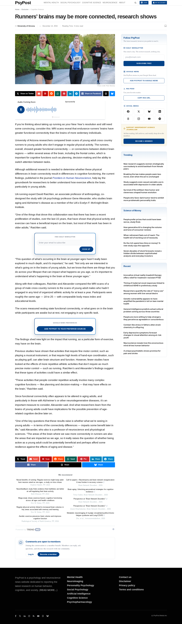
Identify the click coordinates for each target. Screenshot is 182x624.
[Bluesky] (149, 111)
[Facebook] (128, 111)
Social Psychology (70, 2)
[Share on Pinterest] (64, 93)
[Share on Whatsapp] (57, 93)
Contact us (125, 577)
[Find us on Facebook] (15, 616)
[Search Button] (135, 2)
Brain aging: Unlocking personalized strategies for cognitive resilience (90, 490)
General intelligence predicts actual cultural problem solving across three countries (143, 310)
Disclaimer (125, 581)
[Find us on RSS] (34, 616)
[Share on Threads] (106, 93)
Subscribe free (144, 63)
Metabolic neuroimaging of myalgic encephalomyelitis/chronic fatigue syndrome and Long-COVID (90, 514)
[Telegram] (159, 119)
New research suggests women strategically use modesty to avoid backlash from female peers (144, 166)
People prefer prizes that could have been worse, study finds (142, 220)
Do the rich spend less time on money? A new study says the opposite (142, 244)
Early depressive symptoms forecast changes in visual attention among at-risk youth (142, 335)
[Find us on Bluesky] (47, 616)
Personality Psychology (80, 585)
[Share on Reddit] (51, 93)
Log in (31, 554)
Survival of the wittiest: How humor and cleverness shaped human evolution (141, 191)
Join (145, 2)
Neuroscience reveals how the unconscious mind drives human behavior (143, 344)
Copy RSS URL (144, 98)
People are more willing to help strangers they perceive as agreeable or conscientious (144, 318)
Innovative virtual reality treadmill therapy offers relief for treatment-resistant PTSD (142, 276)
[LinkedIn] (159, 111)
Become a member (48, 554)
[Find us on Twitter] (20, 616)
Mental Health (51, 2)
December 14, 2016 (50, 26)
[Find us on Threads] (43, 616)
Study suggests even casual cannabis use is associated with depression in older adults (143, 183)
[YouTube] (149, 119)
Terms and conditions (131, 589)
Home (17, 9)
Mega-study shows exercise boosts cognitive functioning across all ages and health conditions (40, 499)
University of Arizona (26, 26)
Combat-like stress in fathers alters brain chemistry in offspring (142, 326)
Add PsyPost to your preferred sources (65, 329)
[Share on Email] (39, 93)
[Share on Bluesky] (112, 93)
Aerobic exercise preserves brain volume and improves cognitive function (40, 517)
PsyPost (23, 3)
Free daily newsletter (65, 237)
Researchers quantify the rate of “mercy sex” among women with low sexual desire (144, 292)
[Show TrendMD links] (113, 529)
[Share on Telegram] (76, 93)
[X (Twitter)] (138, 111)
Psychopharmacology (79, 602)
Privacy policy (127, 585)
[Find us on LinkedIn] (25, 616)
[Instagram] (138, 119)
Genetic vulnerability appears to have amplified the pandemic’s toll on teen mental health (143, 301)
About (122, 2)
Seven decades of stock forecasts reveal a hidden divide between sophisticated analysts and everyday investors (142, 253)
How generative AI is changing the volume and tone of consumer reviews (143, 228)
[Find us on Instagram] (29, 616)
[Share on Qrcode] (45, 93)
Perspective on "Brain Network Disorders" (89, 506)
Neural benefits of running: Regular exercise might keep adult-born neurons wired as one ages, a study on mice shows (40, 481)
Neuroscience (110, 2)
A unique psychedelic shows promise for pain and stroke (142, 352)
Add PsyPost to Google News (144, 81)
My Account (160, 2)
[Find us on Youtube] (38, 616)
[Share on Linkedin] (70, 93)
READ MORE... (48, 590)
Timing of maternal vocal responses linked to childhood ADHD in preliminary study (144, 284)
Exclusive (25, 9)
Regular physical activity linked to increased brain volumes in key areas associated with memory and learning (40, 508)
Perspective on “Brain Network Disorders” (89, 499)
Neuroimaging (75, 581)
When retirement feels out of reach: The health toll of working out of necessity (141, 236)
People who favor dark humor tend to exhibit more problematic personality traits (144, 199)
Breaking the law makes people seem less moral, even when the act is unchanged (142, 175)
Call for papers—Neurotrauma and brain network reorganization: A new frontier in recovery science (90, 481)
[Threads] (128, 119)
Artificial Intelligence (78, 593)
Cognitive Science (91, 2)
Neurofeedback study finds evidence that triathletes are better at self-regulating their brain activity (40, 490)
